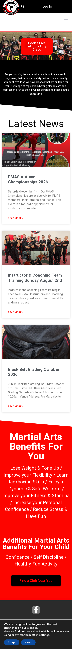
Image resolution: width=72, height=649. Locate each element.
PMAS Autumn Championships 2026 (28, 179)
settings (44, 635)
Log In (47, 6)
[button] (65, 20)
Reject (28, 642)
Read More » (15, 218)
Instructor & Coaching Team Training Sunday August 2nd (35, 278)
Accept (11, 642)
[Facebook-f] (36, 610)
